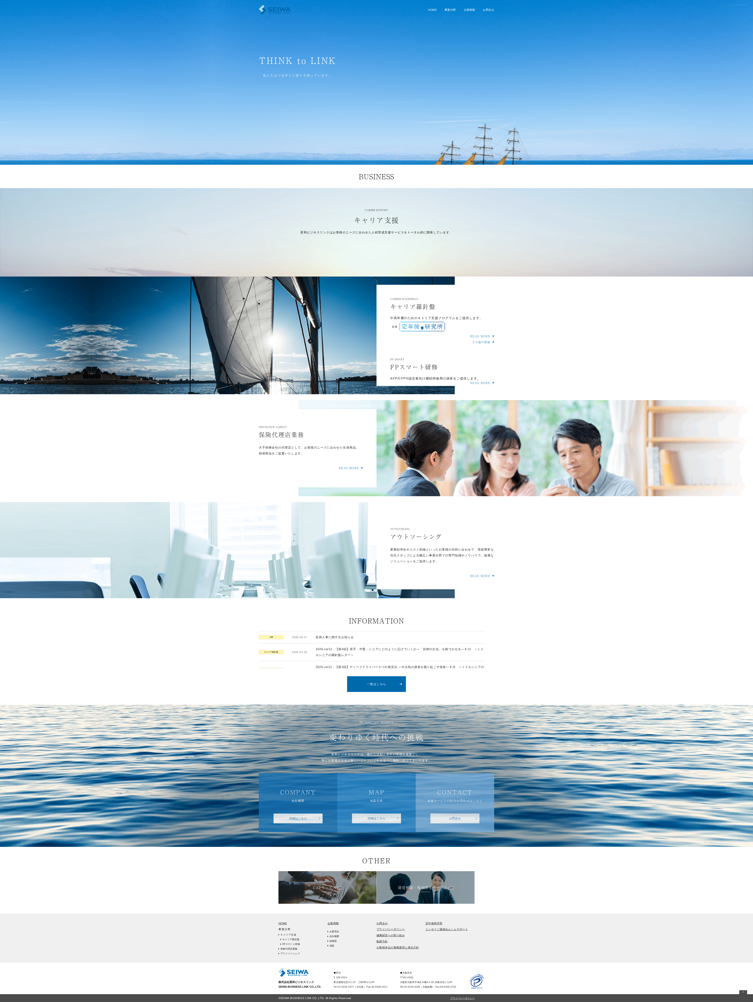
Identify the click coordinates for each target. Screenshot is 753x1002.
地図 (331, 945)
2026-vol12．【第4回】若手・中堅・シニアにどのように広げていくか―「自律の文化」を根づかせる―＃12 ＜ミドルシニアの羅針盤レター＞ (400, 652)
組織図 (333, 941)
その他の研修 (481, 342)
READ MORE (480, 336)
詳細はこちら (298, 818)
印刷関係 (115, 18)
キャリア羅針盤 (26, 18)
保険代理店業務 (288, 948)
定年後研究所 (434, 923)
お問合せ (488, 9)
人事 (271, 637)
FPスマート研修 (291, 944)
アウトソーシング (290, 953)
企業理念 (334, 931)
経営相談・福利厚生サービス (423, 887)
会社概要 (334, 936)
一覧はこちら (376, 684)
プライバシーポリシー (390, 929)
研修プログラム (26, 9)
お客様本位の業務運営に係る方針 (397, 947)
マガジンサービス (121, 9)
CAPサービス (324, 887)
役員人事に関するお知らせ (335, 637)
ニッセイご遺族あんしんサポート (447, 929)
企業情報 (333, 923)
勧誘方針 (382, 941)
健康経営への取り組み (390, 935)
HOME (432, 9)
